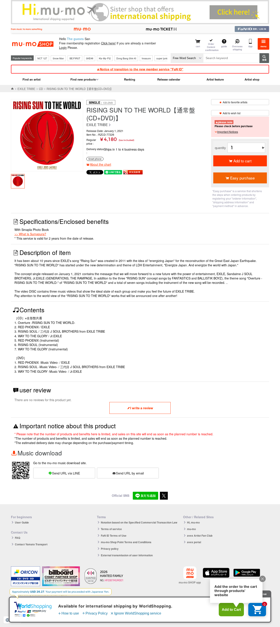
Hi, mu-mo (193, 522)
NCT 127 (42, 58)
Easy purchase (242, 178)
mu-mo (191, 529)
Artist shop (252, 79)
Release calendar (168, 79)
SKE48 (89, 58)
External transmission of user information (127, 555)
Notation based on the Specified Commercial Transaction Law (139, 522)
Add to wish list (231, 113)
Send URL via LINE (66, 473)
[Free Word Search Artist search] (187, 58)
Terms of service (111, 529)
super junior (162, 58)
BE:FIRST (75, 58)
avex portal (194, 542)
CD (41, 89)
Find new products (83, 79)
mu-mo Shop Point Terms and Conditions (126, 542)
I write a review (141, 408)
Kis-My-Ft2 (105, 58)
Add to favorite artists (235, 102)
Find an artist (31, 79)
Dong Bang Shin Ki (126, 58)
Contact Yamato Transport (31, 544)
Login (63, 47)
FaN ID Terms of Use (113, 535)
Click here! (108, 43)
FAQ (17, 538)
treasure (146, 58)
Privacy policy (110, 549)
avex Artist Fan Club (199, 535)
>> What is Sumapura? (30, 234)
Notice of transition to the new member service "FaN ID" (141, 69)
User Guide (22, 522)
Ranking (129, 79)
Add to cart (242, 160)
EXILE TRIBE (26, 89)
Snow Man (58, 58)
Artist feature (215, 79)
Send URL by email (130, 473)
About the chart (100, 164)
